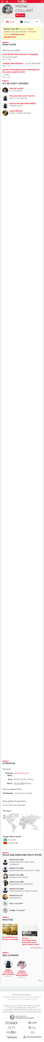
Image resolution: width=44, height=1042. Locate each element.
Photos (27, 22)
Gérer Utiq (37, 1010)
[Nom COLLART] (5, 904)
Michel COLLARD (16, 860)
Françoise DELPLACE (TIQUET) (21, 96)
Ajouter (21, 15)
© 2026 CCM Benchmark (33, 1012)
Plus (40, 981)
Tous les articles (18, 1008)
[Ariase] (11, 1037)
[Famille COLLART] (5, 910)
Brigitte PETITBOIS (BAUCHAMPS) (8, 972)
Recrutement (32, 1008)
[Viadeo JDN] (32, 1032)
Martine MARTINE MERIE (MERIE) (22, 104)
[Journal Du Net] (11, 1027)
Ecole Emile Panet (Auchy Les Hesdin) (20, 54)
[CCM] (32, 1022)
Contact (9, 1008)
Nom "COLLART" (16, 904)
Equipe (19, 1006)
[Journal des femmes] (11, 1022)
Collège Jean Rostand (12, 63)
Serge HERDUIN (15, 111)
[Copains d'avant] (11, 1032)
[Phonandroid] (32, 1037)
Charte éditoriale (28, 1006)
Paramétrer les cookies (26, 1010)
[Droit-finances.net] (32, 1027)
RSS (25, 1008)
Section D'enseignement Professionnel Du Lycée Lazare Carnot (20, 71)
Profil (12, 22)
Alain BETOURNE (16, 89)
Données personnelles (10, 1010)
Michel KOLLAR (15, 896)
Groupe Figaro (19, 1012)
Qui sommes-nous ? (10, 1006)
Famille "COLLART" (17, 910)
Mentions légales (8, 1012)
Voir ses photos (36, 948)
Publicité (38, 1006)
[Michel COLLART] (7, 10)
